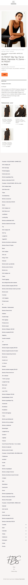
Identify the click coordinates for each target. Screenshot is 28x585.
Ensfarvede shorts (6, 174)
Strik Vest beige (5, 167)
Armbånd (4, 459)
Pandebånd (4, 409)
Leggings (4, 437)
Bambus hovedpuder (6, 447)
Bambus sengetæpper (7, 468)
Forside (2, 49)
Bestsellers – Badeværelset (8, 307)
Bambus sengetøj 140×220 (7, 518)
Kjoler (14, 527)
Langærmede (5, 344)
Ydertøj (14, 534)
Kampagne (14, 540)
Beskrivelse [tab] (3, 81)
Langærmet (4, 236)
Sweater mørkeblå (6, 338)
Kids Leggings (5, 319)
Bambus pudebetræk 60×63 (8, 220)
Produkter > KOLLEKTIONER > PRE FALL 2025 (11, 183)
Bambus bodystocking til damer (9, 354)
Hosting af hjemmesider (20, 579)
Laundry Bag (5, 217)
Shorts (3, 490)
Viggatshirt (4, 239)
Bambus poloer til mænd (7, 450)
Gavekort (4, 434)
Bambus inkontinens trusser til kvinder (10, 475)
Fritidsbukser (5, 456)
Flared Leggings (5, 279)
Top (3, 226)
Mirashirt (4, 366)
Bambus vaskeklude (6, 425)
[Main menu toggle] (3, 2)
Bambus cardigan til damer (8, 471)
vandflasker (4, 214)
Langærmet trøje (5, 381)
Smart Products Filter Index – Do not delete (11, 444)
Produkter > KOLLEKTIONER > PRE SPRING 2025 (12, 453)
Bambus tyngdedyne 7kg (7, 400)
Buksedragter (5, 428)
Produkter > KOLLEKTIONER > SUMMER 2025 (11, 161)
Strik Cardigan (5, 251)
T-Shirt (3, 416)
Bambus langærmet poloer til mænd (10, 350)
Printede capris (5, 301)
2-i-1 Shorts (4, 363)
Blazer (3, 248)
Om (14, 569)
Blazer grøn (4, 385)
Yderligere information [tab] (6, 83)
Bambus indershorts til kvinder (8, 223)
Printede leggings (6, 170)
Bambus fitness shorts (7, 310)
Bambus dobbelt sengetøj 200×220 (9, 369)
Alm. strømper (5, 375)
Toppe (3, 192)
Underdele (14, 531)
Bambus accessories (6, 198)
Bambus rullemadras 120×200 (8, 496)
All (2, 304)
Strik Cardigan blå (6, 229)
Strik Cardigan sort (6, 208)
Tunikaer (4, 440)
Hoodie (3, 462)
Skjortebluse (4, 484)
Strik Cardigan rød (6, 273)
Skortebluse (4, 406)
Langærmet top (5, 431)
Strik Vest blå (5, 509)
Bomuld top (4, 357)
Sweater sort (5, 360)
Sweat (3, 512)
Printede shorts (5, 322)
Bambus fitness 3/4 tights (7, 245)
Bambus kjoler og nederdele (8, 264)
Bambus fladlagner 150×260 (8, 394)
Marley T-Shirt (5, 257)
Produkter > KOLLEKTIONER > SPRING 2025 (11, 502)
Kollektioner (14, 537)
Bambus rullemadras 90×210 (8, 180)
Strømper (4, 260)
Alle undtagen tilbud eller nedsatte (9, 282)
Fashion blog (14, 571)
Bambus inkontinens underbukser (9, 242)
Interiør (3, 543)
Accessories (4, 403)
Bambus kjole (5, 291)
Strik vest (4, 254)
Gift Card (4, 388)
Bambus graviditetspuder (7, 419)
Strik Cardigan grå (6, 164)
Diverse (3, 546)
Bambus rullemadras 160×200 (8, 201)
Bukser (3, 205)
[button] (24, 13)
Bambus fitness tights (7, 499)
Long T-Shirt (4, 391)
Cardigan (4, 478)
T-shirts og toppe (6, 378)
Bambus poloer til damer (7, 267)
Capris (3, 465)
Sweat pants (5, 487)
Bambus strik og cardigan (7, 422)
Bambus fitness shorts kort (8, 372)
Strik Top (4, 233)
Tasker (3, 276)
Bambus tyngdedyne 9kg (7, 177)
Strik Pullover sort (6, 211)
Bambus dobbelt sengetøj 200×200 (9, 285)
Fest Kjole (4, 295)
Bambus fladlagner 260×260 (8, 329)
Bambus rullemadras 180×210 (8, 521)
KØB (4, 74)
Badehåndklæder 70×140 (7, 397)
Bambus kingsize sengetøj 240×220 (9, 347)
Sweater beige (5, 316)
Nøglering (4, 335)
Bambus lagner (5, 326)
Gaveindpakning (5, 195)
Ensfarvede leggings (6, 412)
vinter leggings (5, 298)
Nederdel (4, 506)
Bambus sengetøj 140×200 (8, 332)
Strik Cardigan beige (6, 186)
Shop (14, 567)
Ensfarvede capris (6, 515)
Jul (2, 341)
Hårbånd (4, 313)
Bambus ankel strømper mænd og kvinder (11, 288)
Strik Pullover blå (5, 189)
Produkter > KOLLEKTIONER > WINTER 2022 (13, 53)
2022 (2, 53)
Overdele (14, 524)
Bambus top (4, 270)
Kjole (3, 481)
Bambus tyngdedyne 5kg (7, 493)
